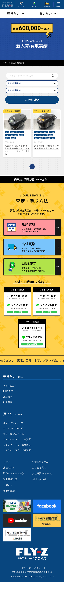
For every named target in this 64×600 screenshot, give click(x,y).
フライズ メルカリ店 (13, 434)
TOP (5, 63)
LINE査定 (8, 391)
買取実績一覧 (10, 479)
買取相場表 (9, 491)
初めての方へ (10, 386)
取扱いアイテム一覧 (14, 473)
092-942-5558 (19, 296)
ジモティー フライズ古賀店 (17, 439)
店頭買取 (7, 396)
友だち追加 (17, 312)
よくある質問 (39, 467)
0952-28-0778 (33, 328)
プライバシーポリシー (32, 568)
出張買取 (7, 402)
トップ (6, 461)
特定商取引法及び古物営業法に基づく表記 (32, 572)
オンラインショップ (13, 423)
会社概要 (42, 473)
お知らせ (8, 485)
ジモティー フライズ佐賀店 (17, 450)
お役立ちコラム (40, 461)
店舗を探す (9, 467)
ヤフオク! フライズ (13, 428)
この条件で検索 (32, 99)
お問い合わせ (39, 479)
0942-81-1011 (48, 296)
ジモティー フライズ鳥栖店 (17, 445)
